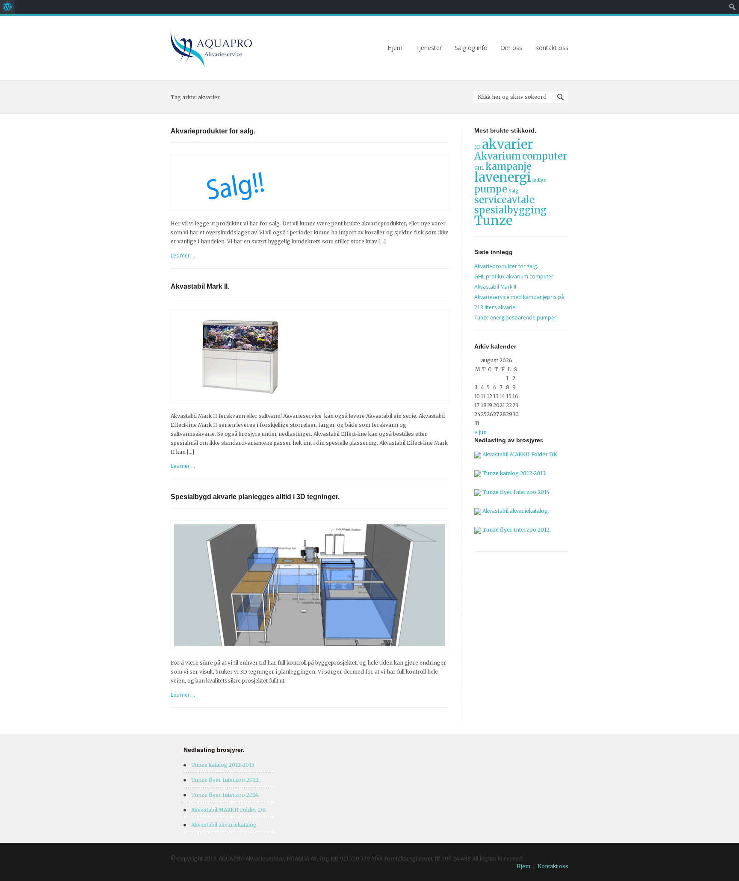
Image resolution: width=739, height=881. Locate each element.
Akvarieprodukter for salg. (213, 131)
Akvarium (497, 156)
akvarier (507, 144)
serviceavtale (504, 200)
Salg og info (471, 48)
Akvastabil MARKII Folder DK (519, 454)
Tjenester (428, 48)
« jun (480, 432)
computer (544, 156)
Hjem (394, 48)
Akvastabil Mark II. (200, 286)
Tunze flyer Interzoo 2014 (516, 492)
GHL (479, 168)
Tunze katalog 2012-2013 (514, 473)
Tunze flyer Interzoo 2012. (516, 529)
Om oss (511, 48)
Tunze (493, 220)
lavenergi (502, 177)
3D (477, 147)
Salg (513, 191)
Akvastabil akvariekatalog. (515, 511)
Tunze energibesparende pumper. (516, 317)
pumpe (490, 189)
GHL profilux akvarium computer (513, 276)
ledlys (539, 180)
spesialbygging (510, 210)
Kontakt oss (551, 48)
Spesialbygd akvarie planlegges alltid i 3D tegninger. (255, 496)
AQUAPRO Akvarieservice (211, 48)
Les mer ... (183, 255)
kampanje (508, 166)
